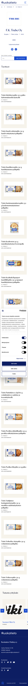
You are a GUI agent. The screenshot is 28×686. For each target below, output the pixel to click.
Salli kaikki (14, 363)
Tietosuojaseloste (23, 683)
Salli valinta (14, 368)
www (22, 34)
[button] (26, 611)
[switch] (24, 342)
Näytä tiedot (19, 358)
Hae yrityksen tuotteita (6, 55)
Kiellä (14, 373)
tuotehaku (9, 6)
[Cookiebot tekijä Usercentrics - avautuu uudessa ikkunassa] (19, 311)
